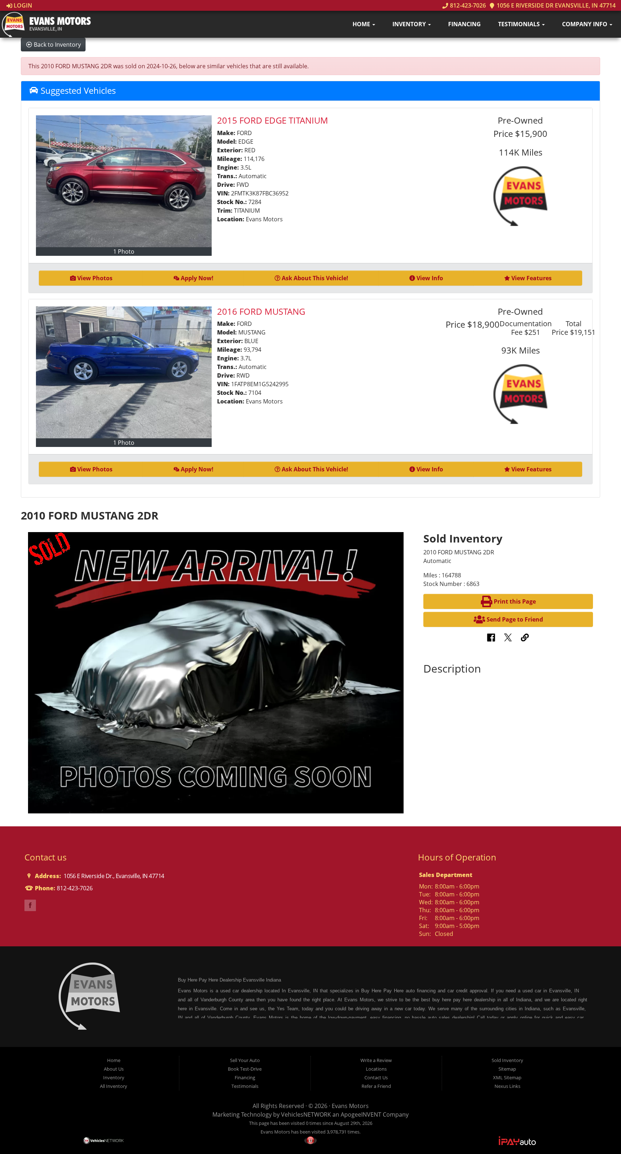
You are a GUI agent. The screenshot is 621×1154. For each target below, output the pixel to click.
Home (362, 24)
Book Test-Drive (245, 1069)
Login (22, 5)
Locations (376, 1069)
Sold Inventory (507, 1060)
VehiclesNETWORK (306, 1114)
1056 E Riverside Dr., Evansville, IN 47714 (113, 876)
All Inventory (113, 1086)
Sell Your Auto (245, 1060)
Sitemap (507, 1069)
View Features (531, 278)
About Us (114, 1069)
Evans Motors (350, 1106)
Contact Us (376, 1077)
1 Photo (123, 251)
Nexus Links (507, 1086)
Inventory (409, 24)
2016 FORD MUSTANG (261, 311)
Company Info (585, 24)
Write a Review (376, 1060)
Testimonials (519, 24)
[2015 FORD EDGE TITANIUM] (124, 181)
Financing (464, 24)
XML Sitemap (507, 1077)
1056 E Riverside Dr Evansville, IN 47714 (555, 5)
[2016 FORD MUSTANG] (124, 372)
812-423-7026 (467, 5)
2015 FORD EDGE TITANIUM (272, 120)
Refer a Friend (376, 1086)
